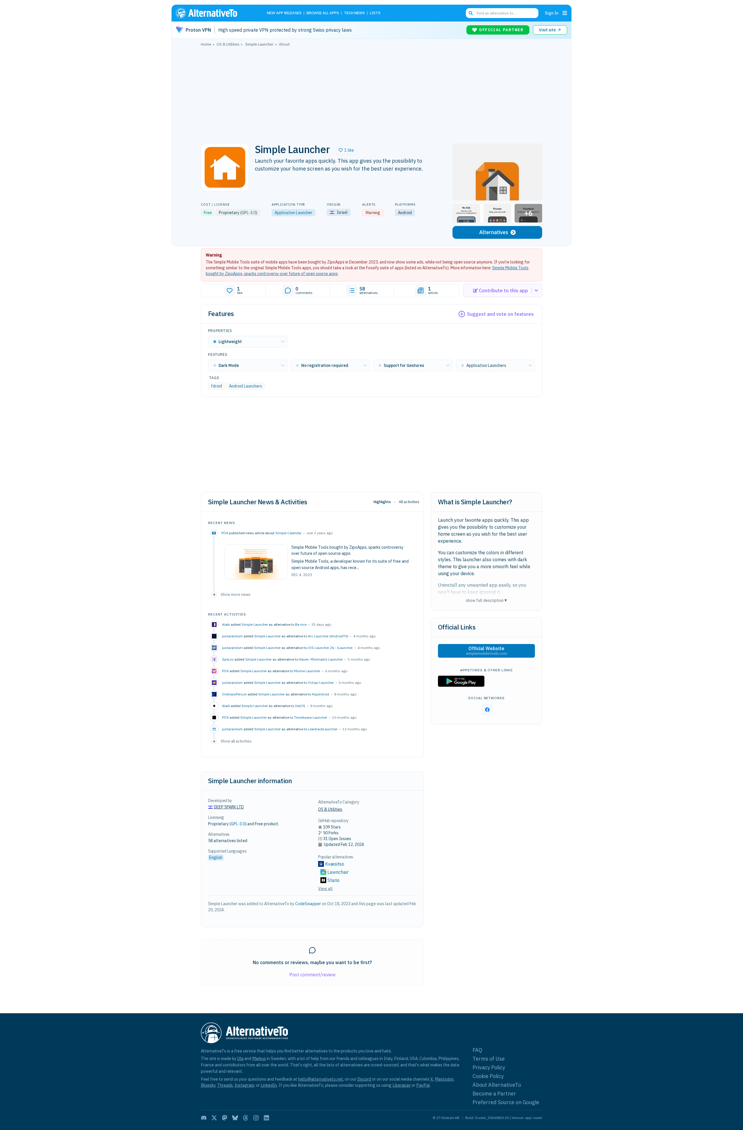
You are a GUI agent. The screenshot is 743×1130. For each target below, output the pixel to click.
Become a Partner (494, 1093)
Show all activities (236, 741)
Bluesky (208, 1085)
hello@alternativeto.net (320, 1079)
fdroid (216, 386)
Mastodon (444, 1079)
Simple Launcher (254, 624)
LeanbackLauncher (323, 729)
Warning (214, 255)
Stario (333, 880)
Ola (240, 1058)
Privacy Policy (489, 1067)
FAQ (477, 1050)
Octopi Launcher (321, 682)
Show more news (235, 594)
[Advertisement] (371, 93)
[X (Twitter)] (214, 1118)
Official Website (486, 650)
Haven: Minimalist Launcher (321, 659)
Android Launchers (245, 386)
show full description (486, 600)
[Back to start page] (215, 13)
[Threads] (245, 1118)
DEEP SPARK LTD (229, 807)
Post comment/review (312, 974)
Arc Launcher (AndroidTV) (328, 636)
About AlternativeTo (497, 1084)
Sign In (551, 13)
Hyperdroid (320, 694)
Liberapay (401, 1085)
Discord (364, 1079)
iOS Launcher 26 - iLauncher (330, 647)
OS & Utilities (330, 809)
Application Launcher (293, 212)
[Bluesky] (235, 1118)
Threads (225, 1085)
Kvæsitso (334, 864)
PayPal (423, 1085)
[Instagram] (256, 1118)
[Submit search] (471, 13)
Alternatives (493, 232)
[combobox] (502, 13)
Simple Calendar (288, 533)
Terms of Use (489, 1058)
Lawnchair (338, 872)
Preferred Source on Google (506, 1102)
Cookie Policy (488, 1076)
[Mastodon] (225, 1118)
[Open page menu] (564, 13)
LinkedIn (269, 1085)
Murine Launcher (307, 671)
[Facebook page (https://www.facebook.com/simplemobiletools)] (487, 709)
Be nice (300, 624)
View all (325, 888)
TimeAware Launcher (310, 717)
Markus (259, 1058)
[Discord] (204, 1118)
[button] (346, 150)
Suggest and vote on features (500, 314)
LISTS (375, 13)
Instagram (244, 1085)
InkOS (300, 706)
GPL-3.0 (248, 212)
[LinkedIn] (266, 1118)
